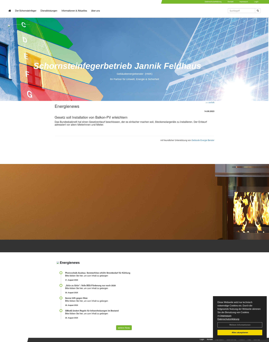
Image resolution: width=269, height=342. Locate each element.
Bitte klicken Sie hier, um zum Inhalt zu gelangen (86, 275)
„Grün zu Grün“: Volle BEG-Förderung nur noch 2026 (90, 285)
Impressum (225, 316)
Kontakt (230, 1)
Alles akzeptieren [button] (240, 332)
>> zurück (210, 102)
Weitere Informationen (240, 325)
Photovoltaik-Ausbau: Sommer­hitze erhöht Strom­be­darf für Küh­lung (97, 272)
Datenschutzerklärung (228, 319)
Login (256, 1)
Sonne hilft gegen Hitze (76, 298)
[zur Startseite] (9, 10)
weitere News (124, 327)
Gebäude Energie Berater (203, 140)
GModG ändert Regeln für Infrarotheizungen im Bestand (92, 310)
